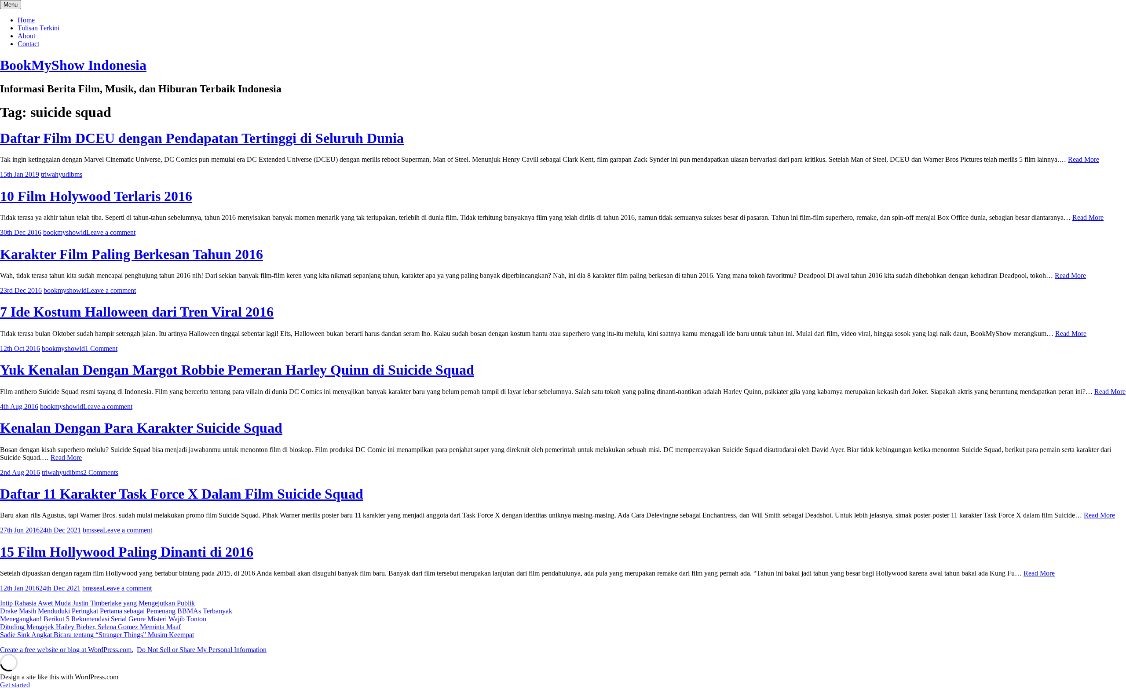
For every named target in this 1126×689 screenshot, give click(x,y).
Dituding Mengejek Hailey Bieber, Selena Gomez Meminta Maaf (90, 627)
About (26, 36)
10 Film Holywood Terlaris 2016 (96, 196)
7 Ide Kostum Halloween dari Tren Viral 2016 (137, 312)
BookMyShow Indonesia (73, 65)
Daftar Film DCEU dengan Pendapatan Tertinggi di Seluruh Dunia (202, 138)
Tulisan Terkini (38, 28)
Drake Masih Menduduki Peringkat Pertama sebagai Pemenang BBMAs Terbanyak (116, 611)
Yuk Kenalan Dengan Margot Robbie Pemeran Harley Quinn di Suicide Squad (237, 370)
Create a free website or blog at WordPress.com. (66, 649)
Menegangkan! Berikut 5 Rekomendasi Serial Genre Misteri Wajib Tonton (103, 619)
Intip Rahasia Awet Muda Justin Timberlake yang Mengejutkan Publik (97, 603)
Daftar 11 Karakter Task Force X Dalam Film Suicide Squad (181, 494)
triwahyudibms (61, 174)
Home (26, 20)
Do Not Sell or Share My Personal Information (202, 649)
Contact (28, 43)
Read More (1083, 159)
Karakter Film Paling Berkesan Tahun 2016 (131, 254)
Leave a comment (110, 232)
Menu (11, 4)
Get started (15, 685)
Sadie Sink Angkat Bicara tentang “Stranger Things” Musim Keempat (97, 634)
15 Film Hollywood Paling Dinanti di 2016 (126, 552)
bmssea (93, 530)
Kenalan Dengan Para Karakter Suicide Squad (141, 428)
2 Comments (100, 472)
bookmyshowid (64, 232)
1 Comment (101, 348)
